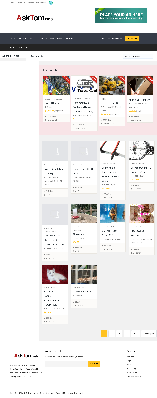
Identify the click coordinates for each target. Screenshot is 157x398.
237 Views (49, 255)
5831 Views (51, 116)
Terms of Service (134, 376)
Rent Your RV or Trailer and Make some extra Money (83, 107)
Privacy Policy (133, 372)
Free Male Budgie (82, 291)
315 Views (136, 185)
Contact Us (42, 38)
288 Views (49, 318)
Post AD (133, 38)
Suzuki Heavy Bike (111, 102)
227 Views (107, 246)
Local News (85, 165)
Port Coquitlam (19, 47)
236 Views (136, 249)
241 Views (78, 302)
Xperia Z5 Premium (139, 99)
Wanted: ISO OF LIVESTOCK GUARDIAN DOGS (54, 240)
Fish (112, 227)
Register (69, 38)
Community (76, 165)
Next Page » (149, 333)
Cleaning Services (49, 165)
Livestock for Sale (50, 231)
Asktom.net (31, 393)
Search (13, 2)
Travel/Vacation (57, 99)
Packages (30, 2)
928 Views (78, 247)
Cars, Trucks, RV (78, 99)
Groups (112, 163)
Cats (141, 227)
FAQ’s (32, 38)
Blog (52, 38)
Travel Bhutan (52, 102)
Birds (84, 287)
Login (59, 38)
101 (135, 333)
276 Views (107, 194)
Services (48, 99)
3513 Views (135, 117)
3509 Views (107, 120)
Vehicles (87, 99)
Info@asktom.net (75, 393)
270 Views (78, 187)
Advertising (131, 368)
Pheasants (78, 234)
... (126, 333)
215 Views (49, 191)
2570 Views (79, 125)
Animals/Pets (48, 228)
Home (13, 38)
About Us (21, 2)
